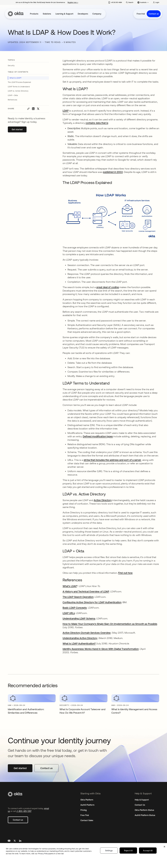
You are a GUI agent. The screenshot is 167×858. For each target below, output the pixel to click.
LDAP (66, 110)
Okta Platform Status (144, 810)
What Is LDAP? (15, 78)
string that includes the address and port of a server (112, 460)
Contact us (154, 14)
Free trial (141, 14)
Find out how (125, 572)
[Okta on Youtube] (9, 841)
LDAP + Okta (13, 95)
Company (96, 14)
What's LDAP (70, 586)
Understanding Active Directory (80, 638)
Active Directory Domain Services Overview (87, 632)
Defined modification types (98, 436)
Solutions (47, 14)
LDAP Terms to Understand (19, 87)
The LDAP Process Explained (19, 82)
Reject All (128, 850)
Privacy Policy (51, 854)
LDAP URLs (69, 613)
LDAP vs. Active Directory (18, 91)
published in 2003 (113, 172)
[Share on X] (38, 108)
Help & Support (142, 800)
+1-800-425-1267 (23, 811)
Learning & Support (64, 14)
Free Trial (84, 815)
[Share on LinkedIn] (33, 108)
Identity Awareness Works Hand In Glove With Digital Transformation (101, 648)
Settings (109, 850)
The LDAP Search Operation (78, 596)
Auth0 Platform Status (145, 815)
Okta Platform (86, 800)
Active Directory (103, 500)
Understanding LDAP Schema (79, 618)
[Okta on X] (14, 841)
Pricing (83, 810)
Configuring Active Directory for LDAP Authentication (92, 602)
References (12, 100)
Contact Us (140, 805)
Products (34, 14)
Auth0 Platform (87, 805)
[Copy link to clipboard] (28, 108)
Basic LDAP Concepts (75, 607)
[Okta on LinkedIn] (20, 841)
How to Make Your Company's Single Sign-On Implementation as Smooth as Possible (110, 623)
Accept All (147, 850)
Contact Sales (86, 820)
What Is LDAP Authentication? (79, 643)
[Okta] (15, 13)
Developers (83, 14)
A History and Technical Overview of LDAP (86, 591)
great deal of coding (107, 287)
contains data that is (97, 122)
